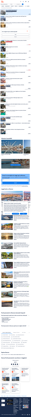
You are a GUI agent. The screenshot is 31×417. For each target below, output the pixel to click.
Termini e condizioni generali (15, 408)
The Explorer (20, 409)
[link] (15, 12)
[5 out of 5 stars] (5, 370)
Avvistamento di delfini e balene (6, 319)
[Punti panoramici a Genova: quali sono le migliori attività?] (29, 326)
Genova (12, 354)
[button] (15, 12)
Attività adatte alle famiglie (6, 320)
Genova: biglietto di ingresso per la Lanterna (15, 369)
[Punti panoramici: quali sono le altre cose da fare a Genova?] (29, 315)
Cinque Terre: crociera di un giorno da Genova (5, 369)
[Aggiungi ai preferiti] (4, 10)
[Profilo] (28, 1)
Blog (19, 403)
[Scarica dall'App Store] (10, 404)
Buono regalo (20, 408)
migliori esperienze (19, 354)
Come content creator (25, 401)
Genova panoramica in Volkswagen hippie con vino (5, 384)
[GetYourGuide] (2, 1)
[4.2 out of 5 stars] (15, 364)
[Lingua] (25, 1)
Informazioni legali (15, 401)
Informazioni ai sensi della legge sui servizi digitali (15, 410)
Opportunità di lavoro (20, 402)
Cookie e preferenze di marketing (15, 405)
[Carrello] (23, 1)
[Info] (11, 8)
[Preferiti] (20, 1)
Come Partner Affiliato (25, 402)
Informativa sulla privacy (25, 186)
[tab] (6, 332)
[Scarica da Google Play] (10, 401)
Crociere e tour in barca (5, 318)
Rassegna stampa (20, 405)
